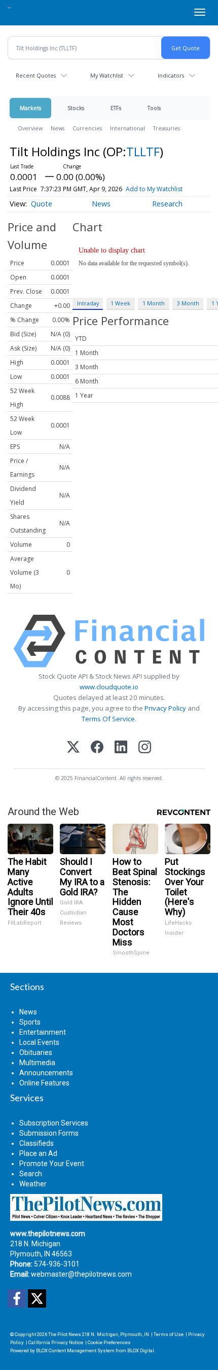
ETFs (116, 108)
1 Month (153, 303)
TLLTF (143, 151)
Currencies (87, 128)
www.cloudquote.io (109, 686)
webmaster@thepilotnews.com (81, 1274)
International (127, 128)
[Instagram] (144, 747)
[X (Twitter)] (73, 747)
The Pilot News (64, 1334)
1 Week (120, 303)
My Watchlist (106, 75)
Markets (30, 108)
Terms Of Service (108, 718)
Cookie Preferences (109, 1342)
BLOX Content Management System (75, 1350)
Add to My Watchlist (154, 189)
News (57, 128)
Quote (41, 203)
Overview (30, 128)
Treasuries (166, 128)
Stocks (75, 108)
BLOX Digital (140, 1350)
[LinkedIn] (121, 747)
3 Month (188, 303)
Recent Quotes (36, 75)
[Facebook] (97, 747)
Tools (154, 108)
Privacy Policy (165, 708)
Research (167, 203)
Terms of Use (169, 1334)
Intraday (88, 303)
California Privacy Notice (55, 1342)
